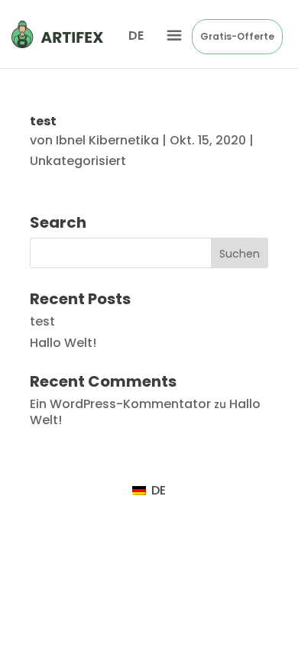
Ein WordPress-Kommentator (120, 404)
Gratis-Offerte (237, 36)
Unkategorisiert (78, 161)
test (43, 121)
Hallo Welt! (63, 343)
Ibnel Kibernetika (107, 140)
